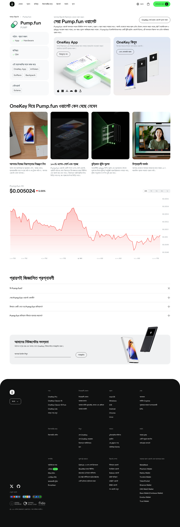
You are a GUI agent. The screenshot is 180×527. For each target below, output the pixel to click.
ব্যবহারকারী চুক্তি (53, 481)
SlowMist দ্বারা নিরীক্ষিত (86, 469)
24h (145, 191)
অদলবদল (142, 397)
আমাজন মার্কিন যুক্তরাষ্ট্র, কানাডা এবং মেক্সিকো (91, 405)
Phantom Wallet (146, 469)
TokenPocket (145, 481)
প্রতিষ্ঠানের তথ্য (52, 465)
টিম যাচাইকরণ (52, 485)
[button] (28, 4)
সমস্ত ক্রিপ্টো (14, 17)
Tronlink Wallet (145, 477)
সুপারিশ (111, 439)
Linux (111, 417)
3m (162, 191)
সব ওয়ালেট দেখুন (114, 489)
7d (151, 191)
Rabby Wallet (145, 473)
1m (157, 191)
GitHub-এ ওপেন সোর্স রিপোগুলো (88, 465)
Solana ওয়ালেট (114, 473)
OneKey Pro (52, 397)
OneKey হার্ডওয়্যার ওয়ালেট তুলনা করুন (155, 20)
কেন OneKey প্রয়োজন (86, 439)
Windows (113, 401)
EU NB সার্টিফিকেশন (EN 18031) (89, 477)
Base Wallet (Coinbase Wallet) (151, 493)
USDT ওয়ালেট (113, 481)
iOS (110, 405)
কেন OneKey (83, 435)
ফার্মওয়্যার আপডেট (145, 443)
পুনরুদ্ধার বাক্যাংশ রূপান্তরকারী (148, 405)
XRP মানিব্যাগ (113, 477)
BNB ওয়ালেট (113, 485)
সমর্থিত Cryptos (145, 401)
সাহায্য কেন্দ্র (143, 435)
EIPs (141, 409)
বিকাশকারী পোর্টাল (53, 435)
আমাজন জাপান (83, 401)
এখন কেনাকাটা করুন (125, 52)
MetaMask (144, 465)
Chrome (112, 413)
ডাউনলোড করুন (159, 4)
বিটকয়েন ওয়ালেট (114, 465)
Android (112, 409)
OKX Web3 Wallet (146, 489)
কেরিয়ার (50, 469)
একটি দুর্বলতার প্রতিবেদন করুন (87, 481)
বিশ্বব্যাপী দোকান (83, 397)
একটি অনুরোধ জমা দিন (146, 439)
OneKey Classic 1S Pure (57, 405)
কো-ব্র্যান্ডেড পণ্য (114, 443)
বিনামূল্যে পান (63, 54)
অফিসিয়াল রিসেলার (114, 447)
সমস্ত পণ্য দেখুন (52, 413)
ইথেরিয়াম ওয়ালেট (114, 469)
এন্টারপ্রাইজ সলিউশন (115, 435)
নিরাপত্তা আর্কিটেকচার (85, 443)
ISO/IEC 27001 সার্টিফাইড (87, 473)
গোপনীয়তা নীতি (52, 477)
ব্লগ (80, 447)
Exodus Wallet (145, 497)
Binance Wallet (145, 485)
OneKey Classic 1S (55, 401)
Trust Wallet (144, 501)
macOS (112, 397)
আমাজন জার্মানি (83, 409)
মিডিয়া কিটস (51, 473)
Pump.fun (27, 17)
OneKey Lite (52, 409)
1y (167, 191)
